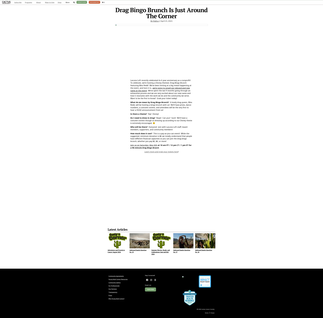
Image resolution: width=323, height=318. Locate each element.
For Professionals (114, 286)
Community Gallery (115, 283)
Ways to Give (49, 2)
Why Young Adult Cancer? (116, 299)
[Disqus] (161, 186)
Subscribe (18, 2)
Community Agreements (116, 276)
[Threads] (155, 280)
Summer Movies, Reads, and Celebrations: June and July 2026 (160, 252)
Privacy (212, 313)
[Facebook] (147, 280)
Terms (207, 313)
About (38, 2)
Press (110, 295)
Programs (28, 2)
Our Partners (113, 289)
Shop (59, 2)
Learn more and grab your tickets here (161, 151)
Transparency (113, 292)
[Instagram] (151, 280)
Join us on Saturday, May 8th (143, 145)
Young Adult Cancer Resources (118, 279)
